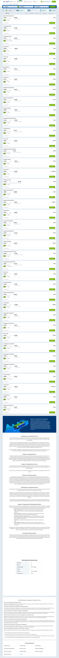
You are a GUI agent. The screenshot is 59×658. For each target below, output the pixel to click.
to (7, 645)
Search (53, 6)
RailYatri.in (20, 613)
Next (54, 10)
